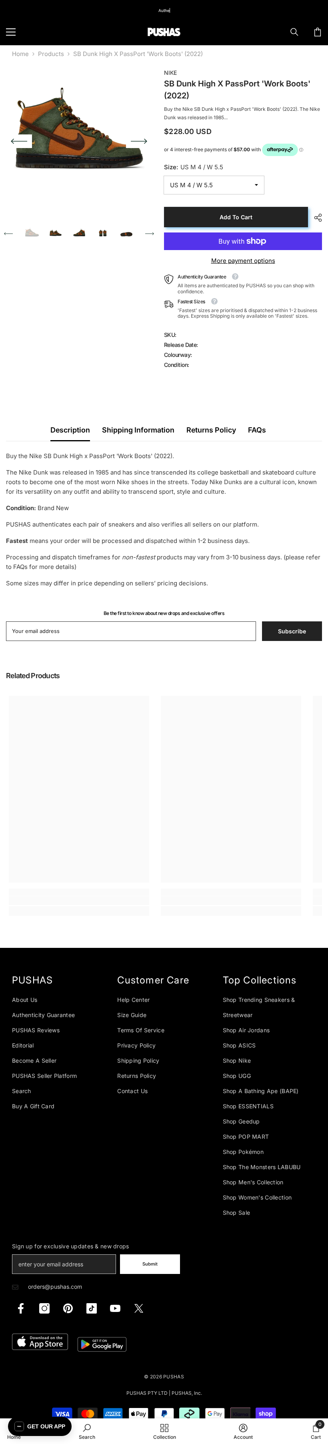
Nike (170, 72)
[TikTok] (91, 1308)
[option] (79, 141)
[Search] (294, 32)
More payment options (243, 260)
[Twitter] (139, 1308)
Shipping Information (138, 430)
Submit (150, 1264)
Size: (193, 167)
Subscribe (292, 631)
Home (20, 54)
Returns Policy (211, 430)
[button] (19, 141)
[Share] (315, 217)
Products (51, 54)
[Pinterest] (68, 1308)
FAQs (257, 430)
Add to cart (236, 217)
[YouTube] (115, 1308)
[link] (79, 900)
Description (70, 430)
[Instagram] (44, 1308)
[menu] (11, 32)
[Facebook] (21, 1308)
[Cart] (317, 32)
